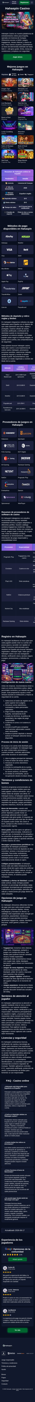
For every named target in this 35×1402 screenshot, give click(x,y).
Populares (5, 74)
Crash (22, 74)
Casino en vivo (14, 74)
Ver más (17, 1330)
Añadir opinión (17, 1259)
